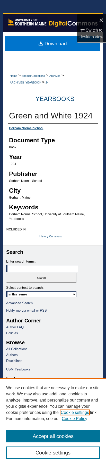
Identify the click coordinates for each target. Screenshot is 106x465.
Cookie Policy (74, 418)
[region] (53, 421)
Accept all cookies (53, 436)
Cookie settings (75, 412)
